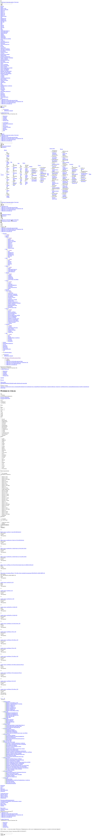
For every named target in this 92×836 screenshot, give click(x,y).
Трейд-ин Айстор (4, 796)
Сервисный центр (4, 793)
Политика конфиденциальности (7, 800)
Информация (3, 797)
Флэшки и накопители (47, 386)
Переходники (40, 386)
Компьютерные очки (76, 386)
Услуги (2, 786)
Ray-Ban (17, 383)
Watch (9, 268)
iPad (9, 260)
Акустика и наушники (14, 386)
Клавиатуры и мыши (32, 386)
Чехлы (9, 310)
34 (4, 698)
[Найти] (2, 5)
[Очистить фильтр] (1, 526)
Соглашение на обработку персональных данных (11, 801)
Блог (2, 787)
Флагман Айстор (4, 794)
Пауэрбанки (21, 386)
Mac (9, 251)
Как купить (3, 803)
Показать (2, 527)
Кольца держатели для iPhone (58, 386)
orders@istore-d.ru (5, 112)
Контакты (3, 788)
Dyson (9, 282)
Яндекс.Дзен (5, 120)
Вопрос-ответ (3, 804)
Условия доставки (4, 802)
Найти (2, 834)
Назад (8, 234)
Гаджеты (10, 326)
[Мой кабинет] (1, 213)
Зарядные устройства (5, 386)
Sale (9, 335)
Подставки (83, 386)
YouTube (5, 118)
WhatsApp (5, 119)
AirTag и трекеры (68, 386)
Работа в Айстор (4, 795)
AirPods (9, 275)
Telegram (5, 117)
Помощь (2, 805)
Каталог (7, 235)
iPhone (9, 239)
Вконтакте (5, 116)
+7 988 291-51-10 (4, 99)
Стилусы (26, 386)
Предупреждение (4, 790)
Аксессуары (10, 292)
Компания (3, 785)
